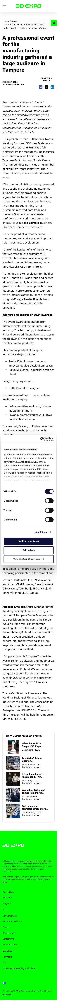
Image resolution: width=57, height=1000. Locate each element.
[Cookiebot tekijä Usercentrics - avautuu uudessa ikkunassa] (41, 439)
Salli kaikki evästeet (28, 541)
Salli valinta (28, 550)
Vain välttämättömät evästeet (28, 559)
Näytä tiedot (41, 532)
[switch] (49, 500)
